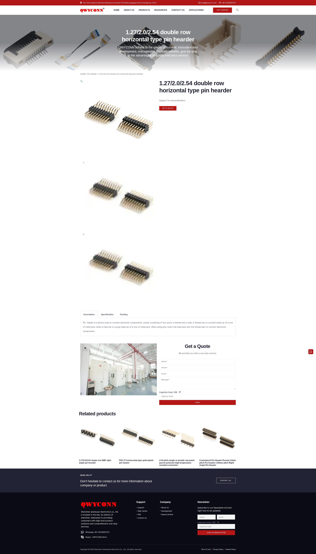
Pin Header (92, 74)
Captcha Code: (170, 392)
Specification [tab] (107, 314)
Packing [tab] (124, 314)
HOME (116, 10)
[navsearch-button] (237, 10)
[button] (222, 10)
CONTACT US (178, 10)
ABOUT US (129, 10)
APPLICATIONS (196, 10)
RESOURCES (160, 10)
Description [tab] (89, 314)
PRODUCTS (144, 10)
